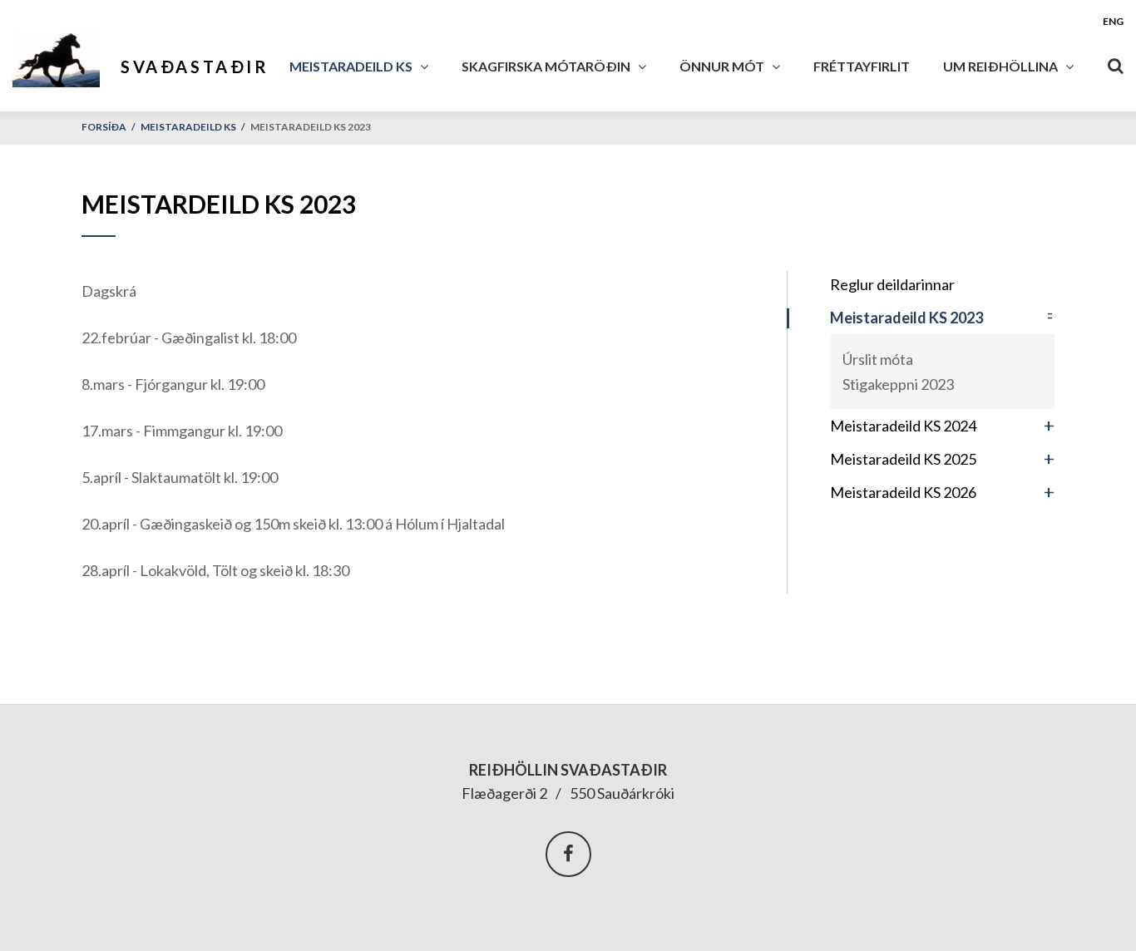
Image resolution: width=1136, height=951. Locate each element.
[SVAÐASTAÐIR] (64, 55)
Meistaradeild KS (188, 127)
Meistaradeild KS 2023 (310, 127)
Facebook (568, 854)
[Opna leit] (1115, 62)
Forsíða (103, 127)
